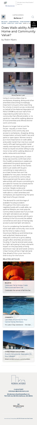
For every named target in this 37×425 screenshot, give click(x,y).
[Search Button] (33, 17)
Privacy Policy (14, 418)
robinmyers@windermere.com (18, 391)
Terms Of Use (7, 418)
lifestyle (10, 23)
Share (34, 25)
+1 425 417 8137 (18, 389)
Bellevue (4, 21)
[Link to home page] (10, 3)
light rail (18, 23)
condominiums (14, 21)
